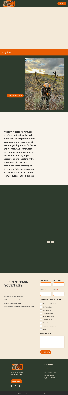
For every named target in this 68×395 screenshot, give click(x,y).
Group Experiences (49, 323)
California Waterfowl (49, 304)
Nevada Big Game (48, 316)
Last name (57, 280)
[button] (61, 3)
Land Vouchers (48, 320)
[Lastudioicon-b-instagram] (19, 386)
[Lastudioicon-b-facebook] (11, 386)
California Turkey (48, 313)
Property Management (50, 326)
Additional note (45, 333)
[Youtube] (15, 386)
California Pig (47, 310)
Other (45, 329)
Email (55, 290)
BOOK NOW (45, 352)
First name (44, 280)
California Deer (47, 307)
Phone (43, 290)
